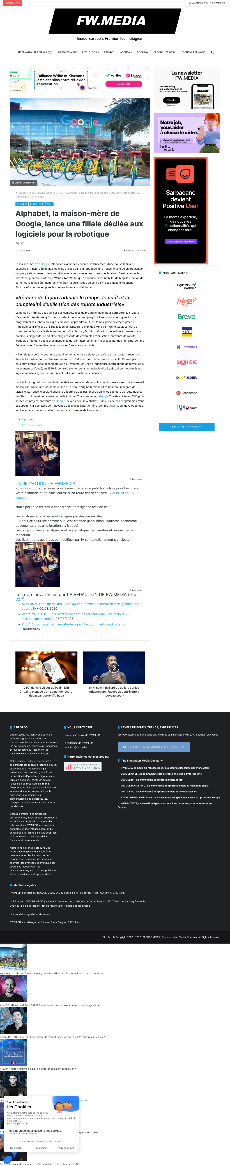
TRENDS (108, 52)
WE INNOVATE (129, 803)
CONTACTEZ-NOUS (194, 52)
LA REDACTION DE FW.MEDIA (45, 483)
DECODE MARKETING (133, 785)
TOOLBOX (142, 52)
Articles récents (32, 425)
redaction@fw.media (75, 747)
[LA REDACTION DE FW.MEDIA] (37, 475)
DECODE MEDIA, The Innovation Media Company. (170, 937)
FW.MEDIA (31, 734)
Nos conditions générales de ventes (30, 914)
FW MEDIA (127, 767)
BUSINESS (51, 192)
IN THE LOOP (89, 52)
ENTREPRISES (36, 192)
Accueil (22, 192)
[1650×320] (80, 79)
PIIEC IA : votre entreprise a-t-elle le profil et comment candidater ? (73, 624)
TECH (62, 192)
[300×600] (181, 263)
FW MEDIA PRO (68, 52)
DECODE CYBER (130, 773)
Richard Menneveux (52, 905)
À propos (27, 419)
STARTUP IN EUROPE (133, 797)
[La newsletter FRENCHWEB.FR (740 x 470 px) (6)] (187, 108)
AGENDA (125, 52)
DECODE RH (127, 779)
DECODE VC (127, 791)
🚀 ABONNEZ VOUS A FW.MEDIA (207, 3)
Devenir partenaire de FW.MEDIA (82, 735)
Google (45, 264)
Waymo (113, 405)
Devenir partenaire (187, 427)
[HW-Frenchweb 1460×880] (187, 152)
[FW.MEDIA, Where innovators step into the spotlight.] (115, 26)
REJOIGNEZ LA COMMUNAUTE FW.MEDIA (153, 747)
